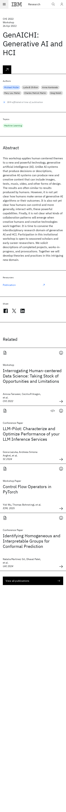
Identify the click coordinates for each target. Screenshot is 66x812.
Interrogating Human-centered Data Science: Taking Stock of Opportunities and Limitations (32, 376)
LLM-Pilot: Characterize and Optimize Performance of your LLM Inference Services (31, 434)
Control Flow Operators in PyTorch (27, 489)
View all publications (17, 580)
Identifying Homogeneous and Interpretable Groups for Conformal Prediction (31, 541)
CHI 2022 (8, 18)
